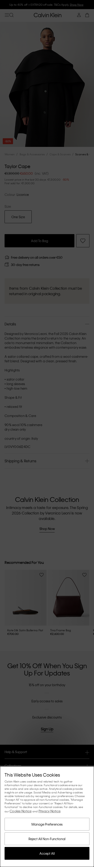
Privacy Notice (50, 811)
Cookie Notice (20, 811)
